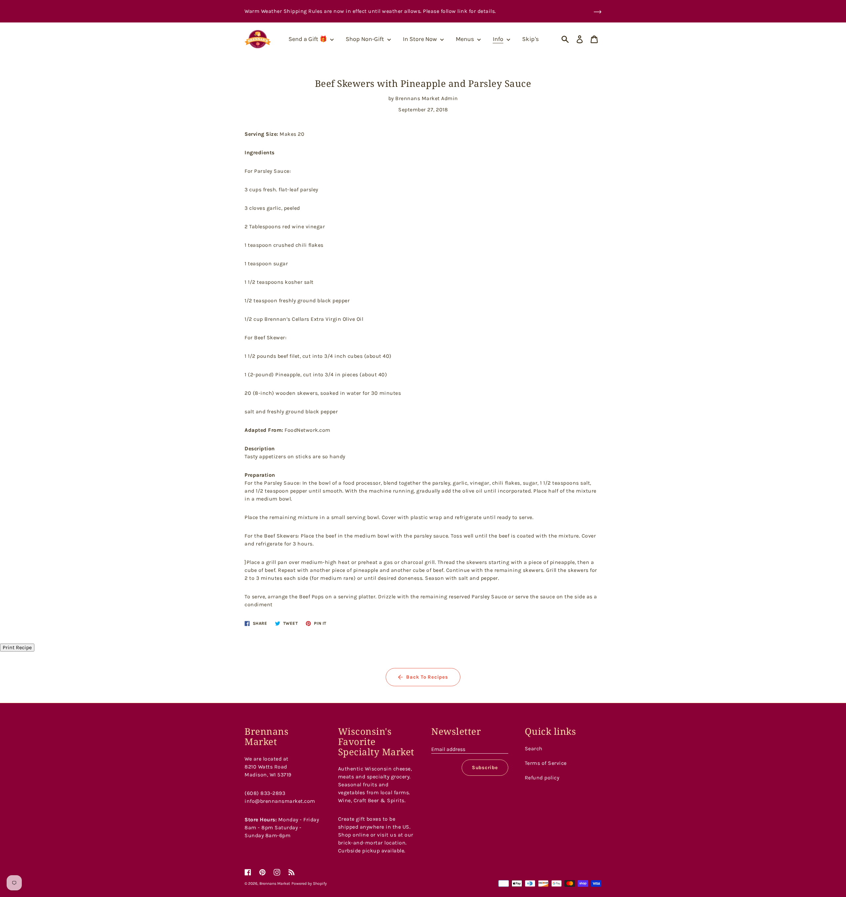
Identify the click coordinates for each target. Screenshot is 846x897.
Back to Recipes (427, 677)
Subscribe (485, 767)
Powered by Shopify (309, 883)
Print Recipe (17, 647)
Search (534, 748)
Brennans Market (274, 883)
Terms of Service (546, 763)
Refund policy (542, 777)
